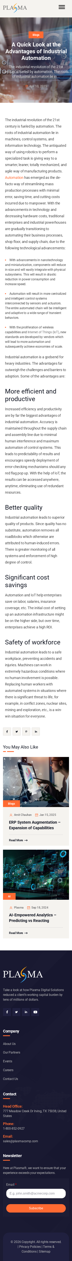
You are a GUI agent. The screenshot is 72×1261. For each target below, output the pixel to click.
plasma (19, 907)
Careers (8, 1070)
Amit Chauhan (23, 815)
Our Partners (11, 1052)
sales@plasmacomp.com (20, 1141)
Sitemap (44, 1251)
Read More (16, 840)
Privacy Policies (30, 1247)
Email (10, 1185)
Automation (14, 177)
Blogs (36, 34)
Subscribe (36, 1208)
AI (9, 896)
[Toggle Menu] (62, 8)
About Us (9, 1044)
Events (7, 1061)
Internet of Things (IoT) (43, 332)
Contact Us (10, 1079)
